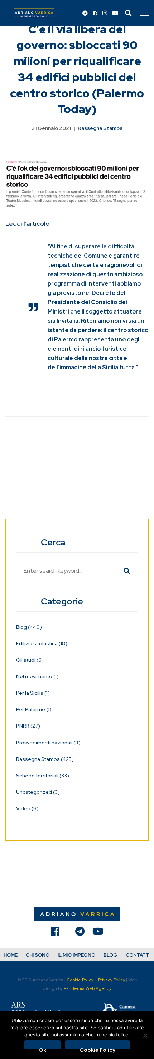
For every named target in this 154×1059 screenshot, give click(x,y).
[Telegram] (85, 13)
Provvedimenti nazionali (48, 742)
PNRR (28, 726)
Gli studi (30, 660)
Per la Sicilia (33, 693)
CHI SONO (37, 955)
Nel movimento (37, 676)
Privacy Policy (111, 980)
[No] (145, 1035)
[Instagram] (105, 13)
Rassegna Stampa (100, 128)
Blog (29, 627)
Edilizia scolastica (41, 643)
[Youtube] (115, 13)
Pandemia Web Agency (87, 988)
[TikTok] (67, 933)
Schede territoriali (42, 775)
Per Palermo (34, 709)
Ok (42, 1047)
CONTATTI (138, 955)
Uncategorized (38, 792)
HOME (11, 955)
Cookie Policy (80, 980)
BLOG (110, 955)
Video (27, 808)
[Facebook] (95, 13)
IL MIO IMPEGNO (76, 955)
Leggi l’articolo (27, 223)
